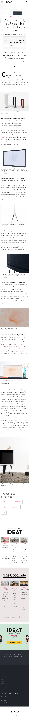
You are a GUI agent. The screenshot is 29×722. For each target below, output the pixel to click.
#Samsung (18, 501)
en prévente (20, 421)
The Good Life (4, 696)
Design (10, 16)
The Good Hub (4, 700)
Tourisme (3, 675)
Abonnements (4, 688)
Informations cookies (11, 656)
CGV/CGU (21, 654)
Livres (2, 691)
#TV (4, 512)
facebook (12, 711)
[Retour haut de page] (27, 661)
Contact (6, 659)
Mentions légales (11, 654)
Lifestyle (2, 672)
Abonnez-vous (14, 643)
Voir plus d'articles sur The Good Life (15, 617)
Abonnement (15, 659)
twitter (14, 711)
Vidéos (2, 681)
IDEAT (2, 698)
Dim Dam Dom (4, 702)
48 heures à (14, 590)
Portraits (5, 545)
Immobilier (5, 589)
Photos (2, 683)
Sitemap (23, 659)
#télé (4, 507)
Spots (2, 679)
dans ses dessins (12, 346)
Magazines (3, 690)
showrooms (4, 137)
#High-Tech (6, 501)
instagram (18, 711)
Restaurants (25, 589)
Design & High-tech (14, 41)
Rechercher (26, 2)
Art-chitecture (4, 677)
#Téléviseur (15, 507)
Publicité (22, 656)
